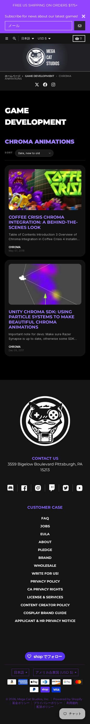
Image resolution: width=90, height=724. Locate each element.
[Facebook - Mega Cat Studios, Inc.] (45, 84)
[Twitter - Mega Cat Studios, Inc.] (37, 84)
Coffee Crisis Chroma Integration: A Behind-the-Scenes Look (43, 222)
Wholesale (45, 565)
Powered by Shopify (67, 699)
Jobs (45, 526)
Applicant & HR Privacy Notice (45, 621)
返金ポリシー (21, 703)
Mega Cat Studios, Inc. (33, 699)
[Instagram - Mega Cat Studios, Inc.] (53, 84)
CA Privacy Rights (45, 589)
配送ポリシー (45, 706)
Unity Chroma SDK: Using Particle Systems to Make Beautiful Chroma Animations (41, 319)
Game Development (39, 76)
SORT (9, 152)
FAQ (45, 518)
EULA (45, 534)
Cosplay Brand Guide (45, 613)
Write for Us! (45, 573)
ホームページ (12, 76)
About (45, 542)
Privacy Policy (45, 581)
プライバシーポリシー (48, 703)
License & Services (45, 597)
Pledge (45, 550)
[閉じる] (83, 16)
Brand (45, 558)
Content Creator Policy (45, 605)
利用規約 (72, 703)
